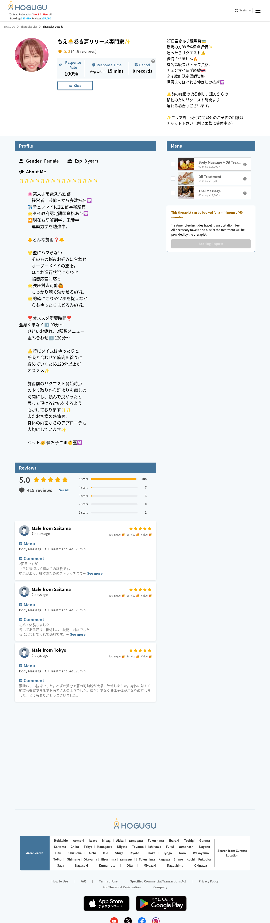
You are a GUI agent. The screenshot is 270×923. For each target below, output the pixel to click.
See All (64, 490)
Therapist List (29, 26)
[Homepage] (27, 9)
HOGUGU (9, 26)
